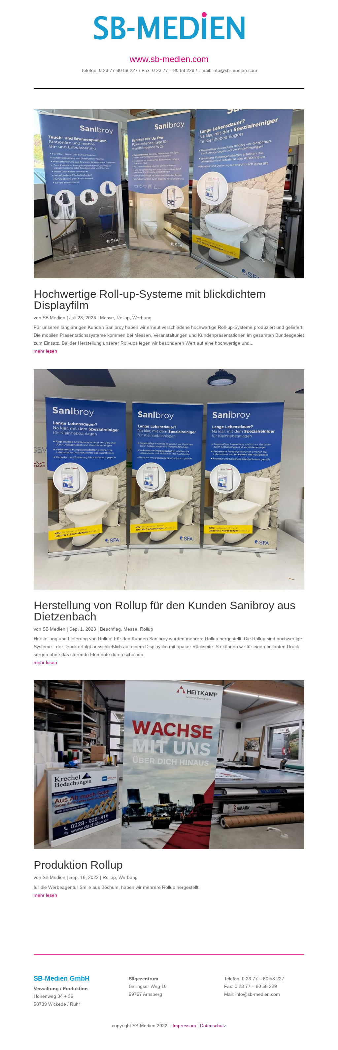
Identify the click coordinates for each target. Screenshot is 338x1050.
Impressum (184, 1025)
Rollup (123, 317)
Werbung (142, 317)
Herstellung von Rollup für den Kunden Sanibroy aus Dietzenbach (164, 611)
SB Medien (54, 317)
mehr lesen (45, 351)
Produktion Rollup (78, 864)
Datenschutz (213, 1025)
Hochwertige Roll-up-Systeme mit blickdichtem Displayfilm (149, 299)
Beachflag (110, 629)
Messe (107, 317)
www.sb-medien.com (169, 59)
